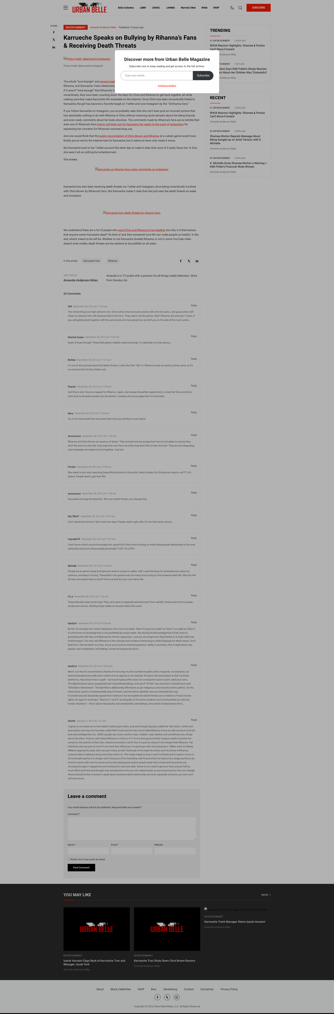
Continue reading (167, 85)
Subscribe (203, 75)
